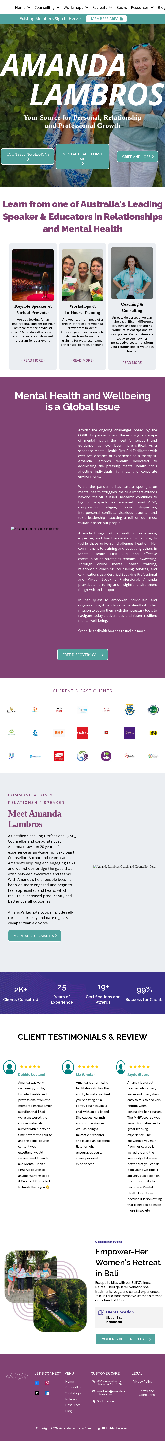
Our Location (105, 1401)
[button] (28, 7)
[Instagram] (47, 1383)
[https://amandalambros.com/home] (17, 1376)
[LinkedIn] (47, 1393)
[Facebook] (37, 1383)
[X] (37, 1393)
